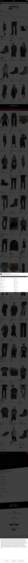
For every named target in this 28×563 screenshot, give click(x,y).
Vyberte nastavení (21, 561)
